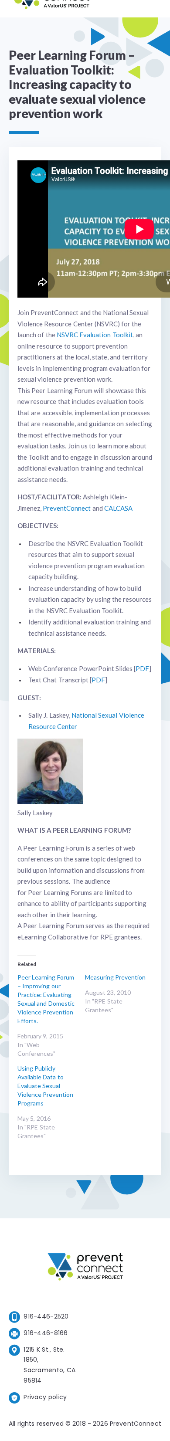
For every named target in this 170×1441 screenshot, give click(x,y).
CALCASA (118, 508)
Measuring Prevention (115, 977)
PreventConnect (67, 508)
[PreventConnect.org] (52, 8)
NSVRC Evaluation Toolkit (95, 335)
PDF (142, 668)
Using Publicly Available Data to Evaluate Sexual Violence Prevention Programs (45, 1086)
